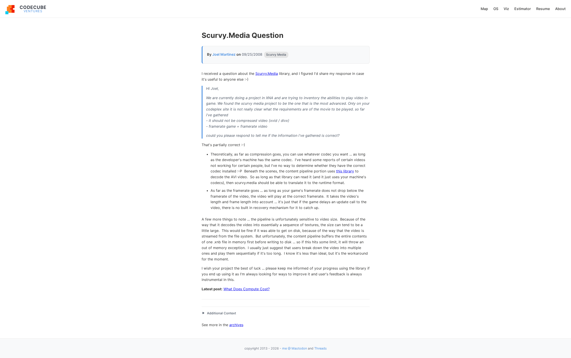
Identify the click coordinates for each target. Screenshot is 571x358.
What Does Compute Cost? (246, 289)
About (560, 8)
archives (236, 325)
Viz (506, 8)
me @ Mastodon (294, 348)
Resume (543, 8)
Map (484, 8)
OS (495, 8)
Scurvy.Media (266, 73)
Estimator (522, 8)
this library (345, 171)
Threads (320, 348)
